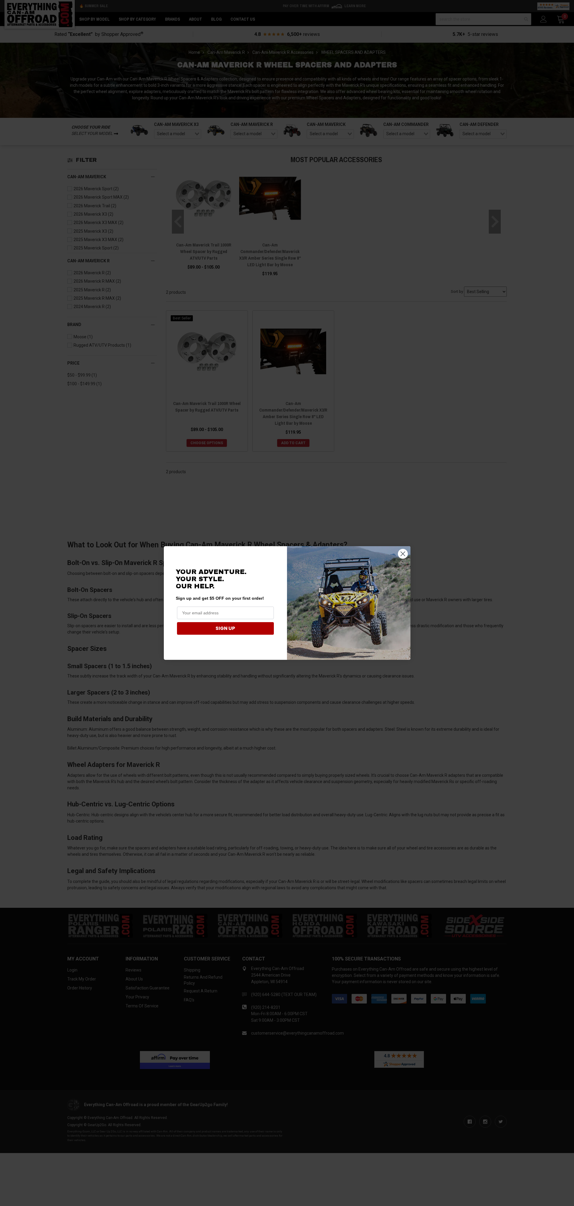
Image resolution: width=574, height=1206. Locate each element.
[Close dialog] (403, 554)
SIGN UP (225, 628)
